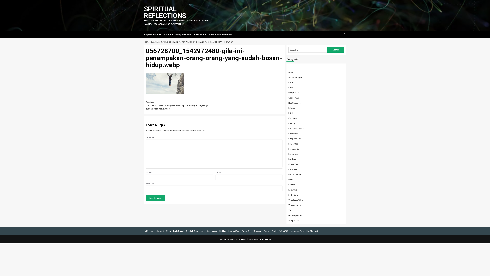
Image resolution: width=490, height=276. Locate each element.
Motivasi (292, 159)
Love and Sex (294, 149)
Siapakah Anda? (152, 34)
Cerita (291, 82)
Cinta (290, 87)
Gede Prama (293, 98)
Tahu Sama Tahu (295, 200)
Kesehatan (293, 133)
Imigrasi (291, 108)
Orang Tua (293, 164)
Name (149, 172)
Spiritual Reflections (165, 12)
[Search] (344, 34)
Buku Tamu (200, 34)
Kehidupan (293, 118)
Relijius (291, 184)
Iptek (290, 113)
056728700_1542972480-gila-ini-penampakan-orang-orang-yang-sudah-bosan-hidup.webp (177, 105)
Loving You (293, 154)
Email (219, 172)
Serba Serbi (293, 195)
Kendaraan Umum (296, 128)
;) (289, 67)
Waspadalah (293, 220)
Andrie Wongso (295, 77)
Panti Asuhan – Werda (220, 34)
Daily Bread (293, 92)
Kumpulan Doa (294, 138)
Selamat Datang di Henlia (177, 34)
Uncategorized (295, 215)
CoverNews (253, 239)
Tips (290, 210)
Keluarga (292, 123)
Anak (290, 72)
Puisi (290, 179)
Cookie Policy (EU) (280, 231)
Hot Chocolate (295, 103)
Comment (151, 137)
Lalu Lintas (293, 144)
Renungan (292, 190)
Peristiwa (292, 169)
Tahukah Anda (294, 205)
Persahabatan (294, 174)
